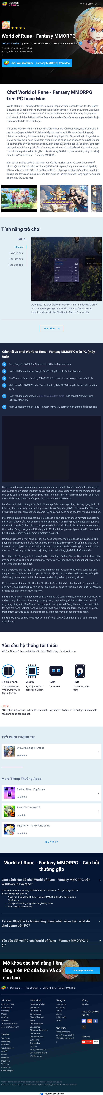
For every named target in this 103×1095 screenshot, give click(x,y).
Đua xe (4, 1054)
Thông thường (11, 43)
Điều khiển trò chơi (37, 1004)
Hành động (5, 1041)
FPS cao (33, 1046)
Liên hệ (59, 1014)
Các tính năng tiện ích (38, 1053)
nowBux (4, 1017)
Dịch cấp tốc (35, 1027)
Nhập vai (4, 1058)
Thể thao (5, 1064)
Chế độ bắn (34, 1007)
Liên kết (59, 1011)
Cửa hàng (5, 1011)
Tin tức (58, 1020)
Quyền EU (52, 1085)
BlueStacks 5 (6, 1007)
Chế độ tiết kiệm (36, 1024)
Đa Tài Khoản (35, 1014)
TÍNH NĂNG (35, 1000)
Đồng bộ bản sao (37, 1017)
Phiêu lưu (5, 1045)
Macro (32, 1020)
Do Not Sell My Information (67, 1085)
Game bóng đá (7, 1071)
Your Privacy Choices (54, 1093)
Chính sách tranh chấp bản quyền (35, 1085)
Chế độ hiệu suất (36, 1037)
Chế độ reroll (35, 1033)
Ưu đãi (4, 1014)
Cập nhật (85, 1004)
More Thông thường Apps (21, 779)
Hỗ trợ (85, 1000)
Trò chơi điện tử (7, 1048)
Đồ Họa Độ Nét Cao (38, 1049)
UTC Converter (36, 1056)
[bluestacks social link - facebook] (95, 1021)
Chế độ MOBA (35, 1011)
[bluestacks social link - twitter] (84, 1027)
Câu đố (4, 1051)
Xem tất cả (51, 842)
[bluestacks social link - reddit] (89, 1021)
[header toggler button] (99, 4)
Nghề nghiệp (61, 1017)
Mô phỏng (5, 1061)
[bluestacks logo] (10, 4)
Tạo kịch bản (35, 1043)
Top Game (5, 1038)
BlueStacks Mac (7, 1004)
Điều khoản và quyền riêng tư (11, 1085)
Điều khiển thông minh (39, 1030)
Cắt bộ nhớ (34, 1040)
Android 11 (5, 1020)
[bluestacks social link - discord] (84, 1021)
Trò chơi (5, 1034)
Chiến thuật (6, 1067)
